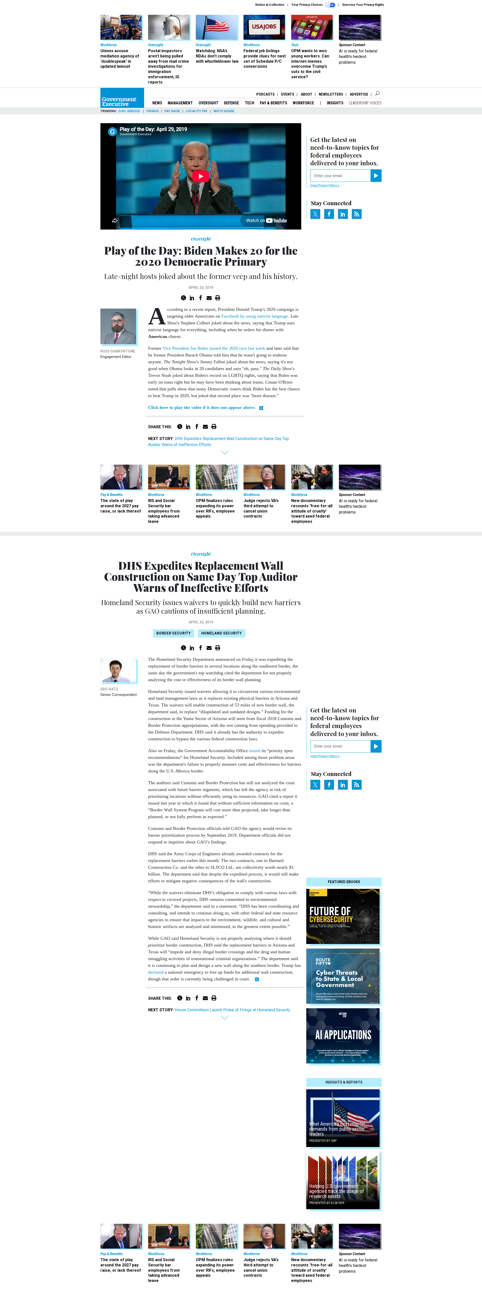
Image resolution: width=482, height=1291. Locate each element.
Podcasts (265, 94)
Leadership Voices (365, 103)
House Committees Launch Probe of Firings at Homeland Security (232, 1010)
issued (254, 750)
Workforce (304, 103)
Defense (231, 103)
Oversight (208, 103)
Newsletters (331, 94)
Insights (335, 103)
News (157, 103)
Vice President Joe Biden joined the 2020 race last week (214, 348)
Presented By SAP (323, 1140)
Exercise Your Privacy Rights (363, 5)
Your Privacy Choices (307, 5)
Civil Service (129, 111)
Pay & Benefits (273, 103)
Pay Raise (172, 111)
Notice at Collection (269, 5)
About (306, 94)
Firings (152, 111)
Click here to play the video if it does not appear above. (202, 407)
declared (155, 972)
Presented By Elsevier (326, 1203)
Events (287, 94)
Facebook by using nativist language (254, 316)
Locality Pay (197, 111)
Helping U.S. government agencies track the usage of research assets (336, 1191)
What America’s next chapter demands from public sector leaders (337, 1129)
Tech (249, 103)
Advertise (359, 94)
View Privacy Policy (324, 185)
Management (180, 103)
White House (223, 111)
